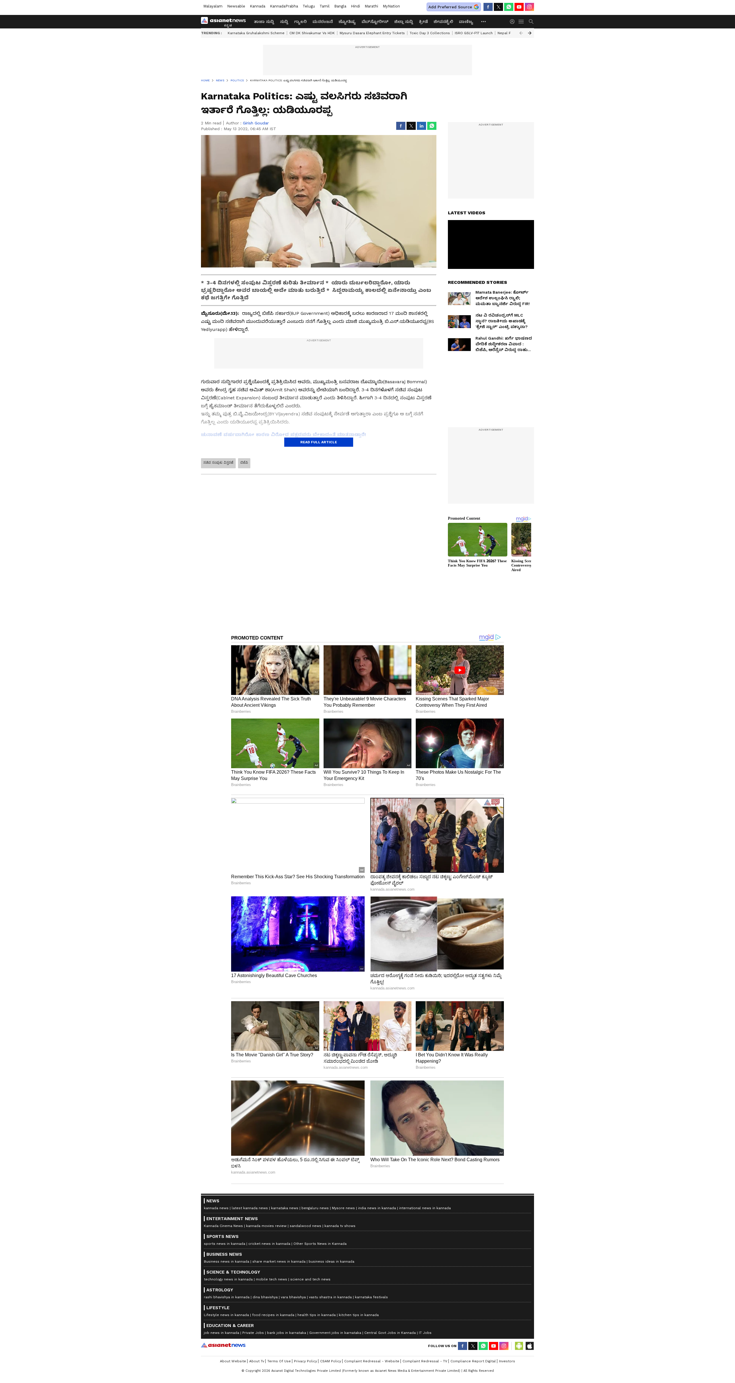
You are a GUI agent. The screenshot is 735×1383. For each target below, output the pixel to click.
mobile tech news (271, 1279)
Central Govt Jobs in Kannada (390, 1333)
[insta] (529, 7)
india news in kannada (377, 1208)
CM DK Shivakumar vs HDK (312, 33)
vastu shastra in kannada (330, 1297)
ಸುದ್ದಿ (284, 21)
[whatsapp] (508, 7)
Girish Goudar (256, 123)
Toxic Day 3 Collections (430, 33)
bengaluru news (315, 1208)
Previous (521, 33)
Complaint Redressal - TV (425, 1361)
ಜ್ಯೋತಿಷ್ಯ (347, 21)
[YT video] (519, 7)
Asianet (223, 1345)
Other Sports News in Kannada (320, 1244)
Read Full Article (318, 442)
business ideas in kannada (331, 1261)
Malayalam (213, 6)
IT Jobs (425, 1333)
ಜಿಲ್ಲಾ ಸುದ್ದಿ (403, 21)
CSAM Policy (330, 1361)
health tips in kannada (316, 1315)
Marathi (371, 6)
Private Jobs (253, 1333)
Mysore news (343, 1208)
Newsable (236, 6)
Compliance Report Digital (473, 1361)
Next (529, 33)
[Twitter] (498, 7)
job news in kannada (221, 1333)
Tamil (325, 6)
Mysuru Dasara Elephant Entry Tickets (372, 33)
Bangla (340, 6)
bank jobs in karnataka (286, 1333)
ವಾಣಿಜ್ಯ (466, 21)
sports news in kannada (224, 1244)
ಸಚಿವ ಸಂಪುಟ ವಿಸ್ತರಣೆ (218, 463)
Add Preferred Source (450, 7)
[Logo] (225, 21)
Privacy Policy (305, 1361)
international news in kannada (425, 1208)
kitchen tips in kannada (359, 1315)
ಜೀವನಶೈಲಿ (443, 21)
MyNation (391, 6)
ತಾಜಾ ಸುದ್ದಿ (264, 21)
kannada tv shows (339, 1226)
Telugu (309, 6)
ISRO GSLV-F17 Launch (474, 33)
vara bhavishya (293, 1297)
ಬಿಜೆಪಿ (244, 463)
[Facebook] (488, 7)
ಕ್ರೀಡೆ (423, 21)
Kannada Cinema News (223, 1226)
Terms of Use (279, 1361)
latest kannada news (250, 1208)
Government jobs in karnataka (335, 1333)
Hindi (355, 6)
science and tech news (310, 1279)
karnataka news (284, 1208)
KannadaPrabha (284, 6)
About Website (233, 1361)
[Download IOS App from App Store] (529, 1346)
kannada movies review (266, 1226)
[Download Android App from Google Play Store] (519, 1346)
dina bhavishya (265, 1297)
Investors (507, 1361)
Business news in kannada (226, 1261)
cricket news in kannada (269, 1244)
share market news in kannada (278, 1261)
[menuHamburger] (521, 21)
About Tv (256, 1361)
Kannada (257, 6)
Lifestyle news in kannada (226, 1315)
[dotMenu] (483, 21)
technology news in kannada (228, 1279)
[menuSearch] (531, 21)
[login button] (513, 21)
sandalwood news (305, 1226)
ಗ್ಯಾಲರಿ (300, 21)
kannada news (216, 1208)
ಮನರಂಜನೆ (322, 21)
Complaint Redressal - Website (371, 1361)
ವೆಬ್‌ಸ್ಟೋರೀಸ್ (374, 21)
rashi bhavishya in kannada (226, 1297)
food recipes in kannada (273, 1315)
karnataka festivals (371, 1297)
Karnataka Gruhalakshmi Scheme (256, 33)
